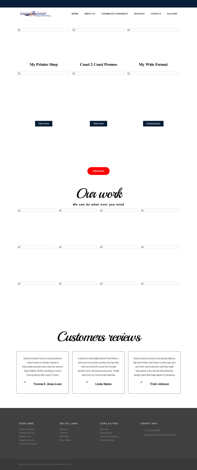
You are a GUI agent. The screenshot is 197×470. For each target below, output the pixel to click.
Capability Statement (114, 14)
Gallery (172, 14)
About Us (89, 14)
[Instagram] (163, 464)
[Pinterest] (167, 464)
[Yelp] (172, 464)
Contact (156, 14)
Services (139, 14)
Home (75, 14)
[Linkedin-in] (177, 464)
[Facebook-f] (158, 464)
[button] (43, 123)
